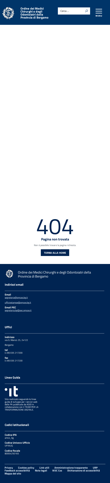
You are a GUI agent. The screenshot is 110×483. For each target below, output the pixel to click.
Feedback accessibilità (17, 470)
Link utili (44, 468)
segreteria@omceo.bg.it (16, 297)
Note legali (41, 470)
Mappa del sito (13, 473)
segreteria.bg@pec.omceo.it (18, 310)
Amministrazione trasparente (71, 468)
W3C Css (57, 470)
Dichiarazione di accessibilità (83, 470)
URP (95, 468)
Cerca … (64, 11)
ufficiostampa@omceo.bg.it (18, 302)
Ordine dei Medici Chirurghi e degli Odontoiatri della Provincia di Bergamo (34, 13)
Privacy (9, 468)
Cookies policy (26, 468)
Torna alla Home (55, 253)
